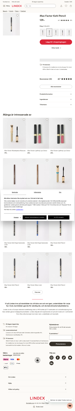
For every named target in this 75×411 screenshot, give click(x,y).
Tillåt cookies (59, 217)
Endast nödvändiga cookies (34, 217)
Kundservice (6, 2)
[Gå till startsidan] (17, 6)
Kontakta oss (30, 403)
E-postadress (54, 333)
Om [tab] (60, 192)
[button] (11, 24)
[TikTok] (64, 358)
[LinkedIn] (51, 363)
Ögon (17, 11)
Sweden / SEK (68, 2)
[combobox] (40, 6)
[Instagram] (51, 358)
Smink (11, 11)
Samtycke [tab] (15, 192)
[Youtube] (70, 358)
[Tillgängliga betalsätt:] (14, 363)
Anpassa (16, 217)
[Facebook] (58, 358)
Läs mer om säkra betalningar (18, 354)
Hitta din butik (15, 2)
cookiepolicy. (19, 209)
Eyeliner (23, 11)
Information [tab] (37, 192)
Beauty (5, 11)
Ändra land (39, 407)
